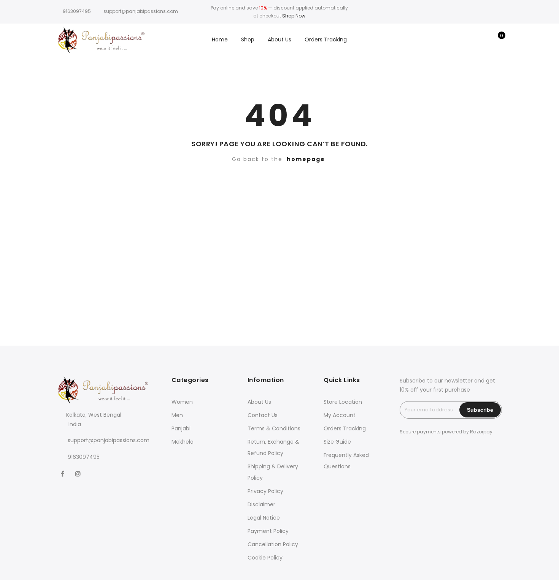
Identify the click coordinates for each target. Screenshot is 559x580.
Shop (247, 39)
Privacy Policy (265, 491)
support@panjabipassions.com (108, 440)
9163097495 (77, 11)
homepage (306, 159)
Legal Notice (264, 518)
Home (220, 39)
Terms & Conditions (274, 428)
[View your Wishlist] (484, 39)
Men (177, 415)
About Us (279, 39)
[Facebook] (63, 473)
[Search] (461, 39)
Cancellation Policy (273, 544)
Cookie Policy (265, 557)
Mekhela (183, 442)
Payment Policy (268, 531)
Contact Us (263, 415)
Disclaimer (261, 504)
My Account (340, 415)
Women (182, 402)
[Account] (472, 39)
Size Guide (337, 442)
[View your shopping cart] (496, 39)
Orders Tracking (326, 39)
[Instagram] (79, 473)
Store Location (343, 402)
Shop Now (293, 16)
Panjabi (181, 428)
